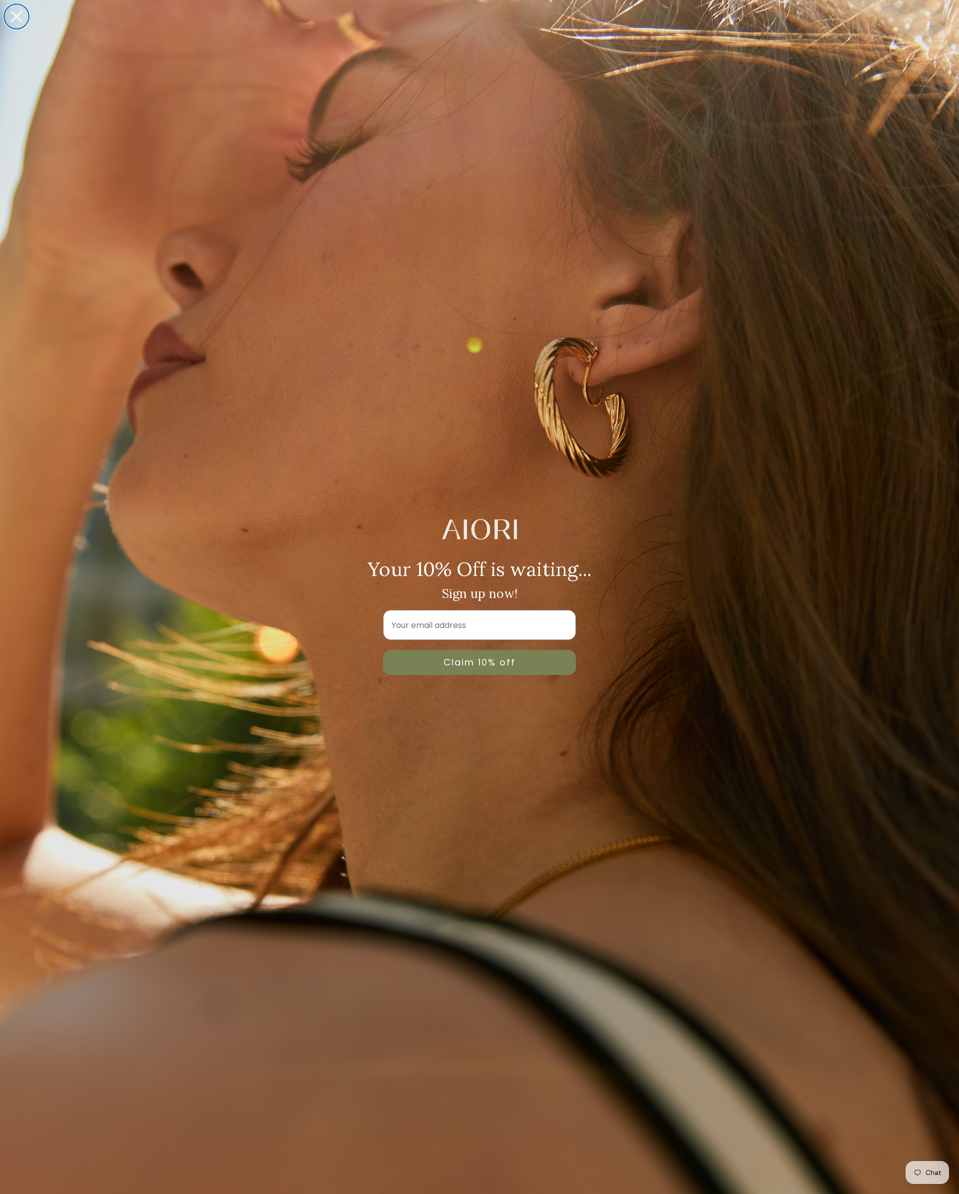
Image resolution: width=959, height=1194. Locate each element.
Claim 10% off (479, 662)
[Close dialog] (16, 16)
